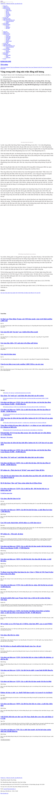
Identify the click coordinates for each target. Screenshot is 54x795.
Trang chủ (5, 5)
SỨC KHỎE (6, 23)
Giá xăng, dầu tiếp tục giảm (10, 635)
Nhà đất (7, 12)
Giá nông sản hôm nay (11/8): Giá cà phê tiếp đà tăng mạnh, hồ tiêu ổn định (26, 681)
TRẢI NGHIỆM (6, 24)
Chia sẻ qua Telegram (32, 67)
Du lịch (7, 25)
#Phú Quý (32, 292)
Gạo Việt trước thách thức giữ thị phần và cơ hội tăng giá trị (21, 523)
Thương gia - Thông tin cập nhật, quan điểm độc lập (11, 3)
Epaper (4, 58)
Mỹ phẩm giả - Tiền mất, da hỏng (12, 534)
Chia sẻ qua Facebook (5, 67)
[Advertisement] (27, 302)
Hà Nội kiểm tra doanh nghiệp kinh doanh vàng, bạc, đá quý (21, 646)
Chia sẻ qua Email (46, 67)
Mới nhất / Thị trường (7, 437)
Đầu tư (7, 11)
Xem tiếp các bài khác (5, 739)
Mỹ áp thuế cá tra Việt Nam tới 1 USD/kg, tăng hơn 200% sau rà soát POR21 (26, 624)
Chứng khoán (9, 10)
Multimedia (5, 54)
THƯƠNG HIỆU (7, 18)
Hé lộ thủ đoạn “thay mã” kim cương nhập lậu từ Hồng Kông (21, 483)
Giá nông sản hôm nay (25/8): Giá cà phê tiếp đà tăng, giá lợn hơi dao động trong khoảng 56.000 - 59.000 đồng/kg (26, 403)
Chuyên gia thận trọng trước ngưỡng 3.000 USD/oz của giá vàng (22, 364)
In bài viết (40, 67)
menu (2, 1)
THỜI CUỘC (6, 7)
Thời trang (8, 27)
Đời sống (8, 28)
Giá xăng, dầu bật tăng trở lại (10, 498)
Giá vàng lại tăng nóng (8, 354)
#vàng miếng (12, 292)
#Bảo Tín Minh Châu (25, 292)
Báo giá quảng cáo (4, 793)
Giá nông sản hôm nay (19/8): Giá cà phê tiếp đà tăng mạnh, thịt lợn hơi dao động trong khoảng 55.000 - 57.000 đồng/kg (26, 547)
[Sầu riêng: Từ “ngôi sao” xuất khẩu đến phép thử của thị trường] (17, 392)
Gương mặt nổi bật (10, 21)
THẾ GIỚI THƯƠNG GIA (9, 20)
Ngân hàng (8, 9)
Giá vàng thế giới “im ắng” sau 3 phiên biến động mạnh (19, 332)
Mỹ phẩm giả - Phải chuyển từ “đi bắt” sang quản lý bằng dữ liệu (22, 470)
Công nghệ (8, 15)
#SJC (17, 292)
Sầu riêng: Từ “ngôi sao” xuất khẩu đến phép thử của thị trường (22, 395)
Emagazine (8, 57)
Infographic (8, 55)
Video (7, 56)
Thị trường (8, 14)
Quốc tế (7, 22)
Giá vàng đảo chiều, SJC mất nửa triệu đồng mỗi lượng (19, 343)
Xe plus (7, 16)
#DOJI (19, 292)
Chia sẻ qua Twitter (24, 67)
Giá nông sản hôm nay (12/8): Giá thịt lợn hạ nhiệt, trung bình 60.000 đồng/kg (27, 670)
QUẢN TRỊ (5, 17)
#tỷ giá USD (37, 292)
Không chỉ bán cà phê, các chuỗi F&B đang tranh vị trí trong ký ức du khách (26, 692)
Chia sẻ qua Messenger (15, 67)
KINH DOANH (6, 8)
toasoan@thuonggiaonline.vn (9, 788)
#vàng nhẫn (7, 292)
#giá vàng (3, 292)
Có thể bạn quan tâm (6, 493)
